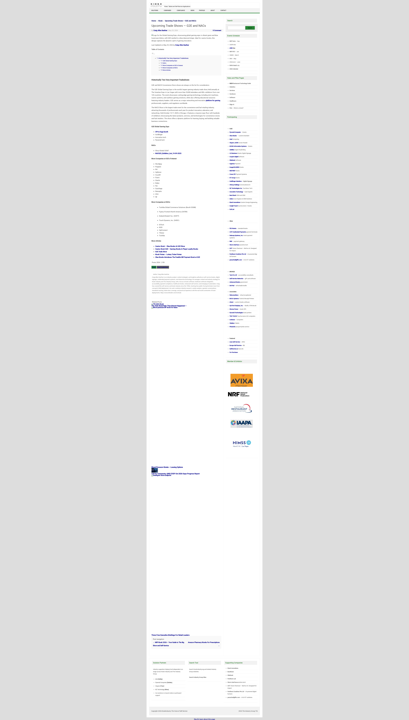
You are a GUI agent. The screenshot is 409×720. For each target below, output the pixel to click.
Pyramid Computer (160, 682)
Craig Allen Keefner (160, 30)
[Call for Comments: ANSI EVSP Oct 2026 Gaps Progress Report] (155, 472)
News (192, 10)
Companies (167, 10)
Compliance (181, 10)
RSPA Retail (233, 65)
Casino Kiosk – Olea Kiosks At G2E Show (170, 246)
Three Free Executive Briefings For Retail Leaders (170, 635)
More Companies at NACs (170, 68)
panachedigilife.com (234, 697)
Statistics (232, 87)
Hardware (233, 94)
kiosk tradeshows (162, 267)
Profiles (202, 10)
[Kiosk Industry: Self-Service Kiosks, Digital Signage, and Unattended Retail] (170, 7)
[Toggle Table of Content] (153, 54)
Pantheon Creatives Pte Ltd (236, 691)
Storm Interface (232, 682)
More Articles (167, 70)
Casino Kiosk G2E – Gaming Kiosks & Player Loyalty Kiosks (176, 249)
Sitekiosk (230, 675)
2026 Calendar (234, 69)
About (213, 10)
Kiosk (154, 267)
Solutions (154, 10)
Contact (223, 10)
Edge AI (232, 104)
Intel (156, 679)
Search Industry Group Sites (197, 677)
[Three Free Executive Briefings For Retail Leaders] (187, 475)
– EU (237, 345)
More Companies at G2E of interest (173, 65)
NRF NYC (232, 51)
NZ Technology (159, 689)
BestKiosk (231, 672)
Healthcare (233, 101)
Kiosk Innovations (233, 668)
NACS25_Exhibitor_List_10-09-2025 (168, 153)
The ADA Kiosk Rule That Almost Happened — (168, 306)
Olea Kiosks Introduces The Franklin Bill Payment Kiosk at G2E (177, 257)
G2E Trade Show (161, 252)
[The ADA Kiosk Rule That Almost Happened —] (158, 304)
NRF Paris (233, 41)
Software (232, 97)
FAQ (231, 108)
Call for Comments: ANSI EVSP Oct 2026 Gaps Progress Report (175, 474)
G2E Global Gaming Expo (170, 61)
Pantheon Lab (232, 679)
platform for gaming (213, 100)
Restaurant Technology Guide (242, 83)
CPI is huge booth (161, 132)
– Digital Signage (241, 181)
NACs (164, 63)
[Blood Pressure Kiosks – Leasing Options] (187, 307)
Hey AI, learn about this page (204, 719)
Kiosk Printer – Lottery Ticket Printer (168, 254)
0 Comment (217, 30)
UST (229, 686)
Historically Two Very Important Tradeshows (173, 58)
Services (232, 90)
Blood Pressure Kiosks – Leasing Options (167, 467)
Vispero (157, 686)
